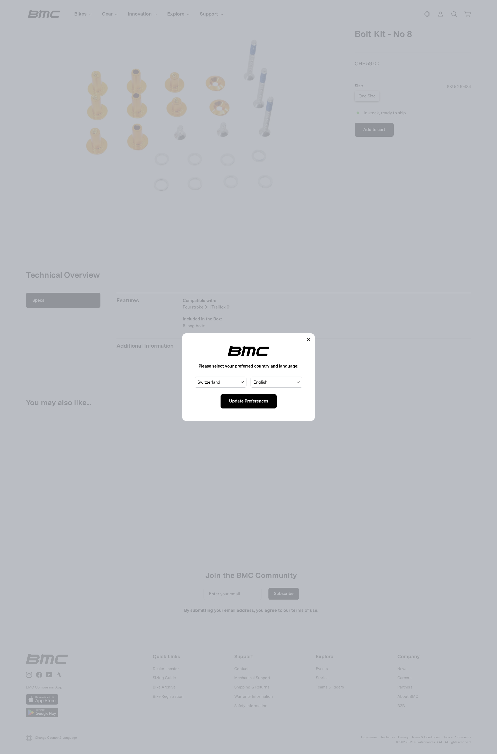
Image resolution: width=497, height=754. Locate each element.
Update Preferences (248, 401)
